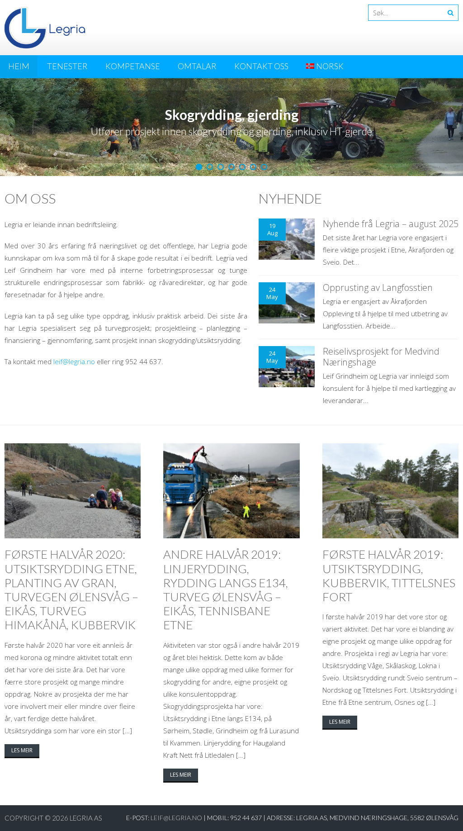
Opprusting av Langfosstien (378, 287)
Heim (18, 66)
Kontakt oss (261, 66)
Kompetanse (132, 66)
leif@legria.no (74, 361)
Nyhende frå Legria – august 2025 (390, 224)
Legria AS (86, 818)
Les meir (22, 750)
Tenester (67, 66)
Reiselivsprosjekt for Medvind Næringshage (381, 356)
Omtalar (197, 66)
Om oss (30, 198)
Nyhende (290, 198)
